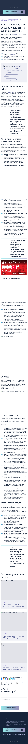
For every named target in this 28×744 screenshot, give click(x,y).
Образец (6, 76)
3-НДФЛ (5, 602)
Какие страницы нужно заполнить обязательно (14, 71)
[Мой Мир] (5, 679)
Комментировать (11, 708)
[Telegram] (14, 679)
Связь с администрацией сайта (18, 734)
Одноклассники (12, 7)
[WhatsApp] (9, 679)
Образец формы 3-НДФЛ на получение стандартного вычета (13, 605)
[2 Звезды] (8, 683)
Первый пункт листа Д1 (11, 78)
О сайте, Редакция (7, 734)
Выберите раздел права (11, 12)
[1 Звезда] (3, 683)
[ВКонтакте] (1, 679)
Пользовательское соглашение (14, 736)
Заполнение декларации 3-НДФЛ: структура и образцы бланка (14, 668)
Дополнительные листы (12, 74)
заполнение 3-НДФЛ (16, 34)
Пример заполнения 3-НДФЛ (11, 68)
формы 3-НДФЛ (11, 92)
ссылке (13, 54)
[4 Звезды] (19, 683)
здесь (8, 57)
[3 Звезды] (14, 683)
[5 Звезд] (24, 683)
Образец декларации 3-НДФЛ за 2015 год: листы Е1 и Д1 (13, 637)
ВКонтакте (10, 7)
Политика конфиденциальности (14, 737)
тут (14, 61)
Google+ (17, 7)
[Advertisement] (13, 291)
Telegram (14, 7)
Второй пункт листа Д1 (11, 80)
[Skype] (11, 679)
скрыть (17, 66)
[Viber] (7, 679)
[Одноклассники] (3, 679)
